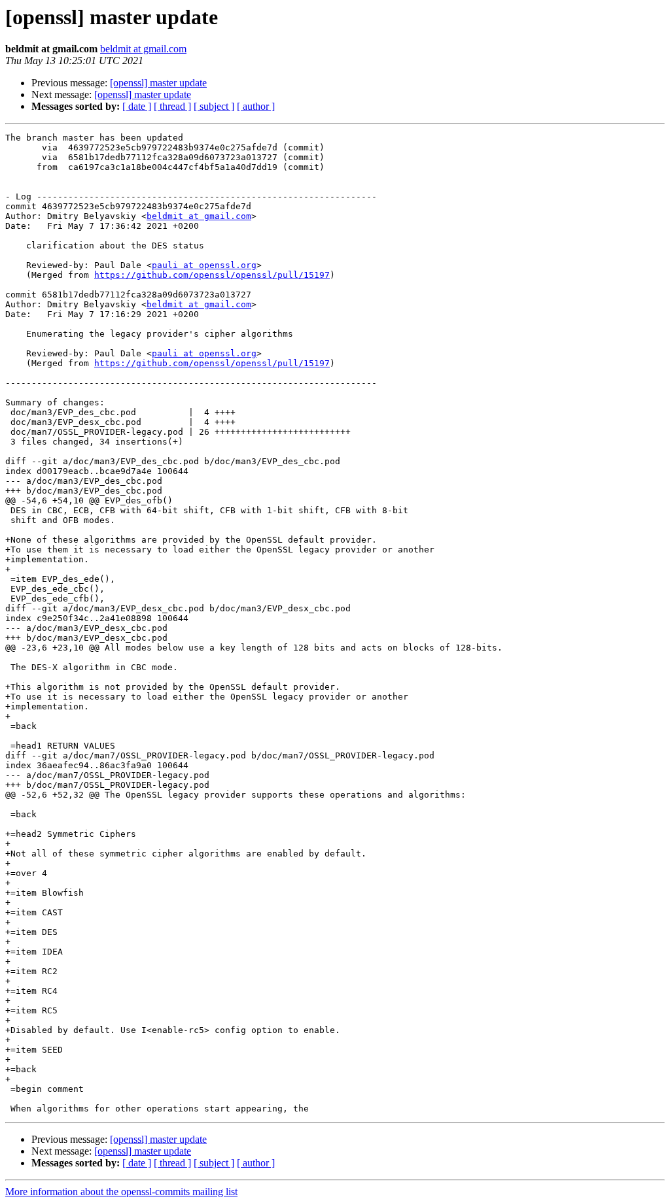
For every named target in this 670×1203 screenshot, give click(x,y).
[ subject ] (214, 106)
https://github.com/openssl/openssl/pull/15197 (212, 275)
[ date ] (136, 106)
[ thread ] (172, 106)
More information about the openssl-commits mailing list (121, 1191)
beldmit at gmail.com (143, 48)
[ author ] (256, 106)
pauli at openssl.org (204, 265)
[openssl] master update (158, 82)
